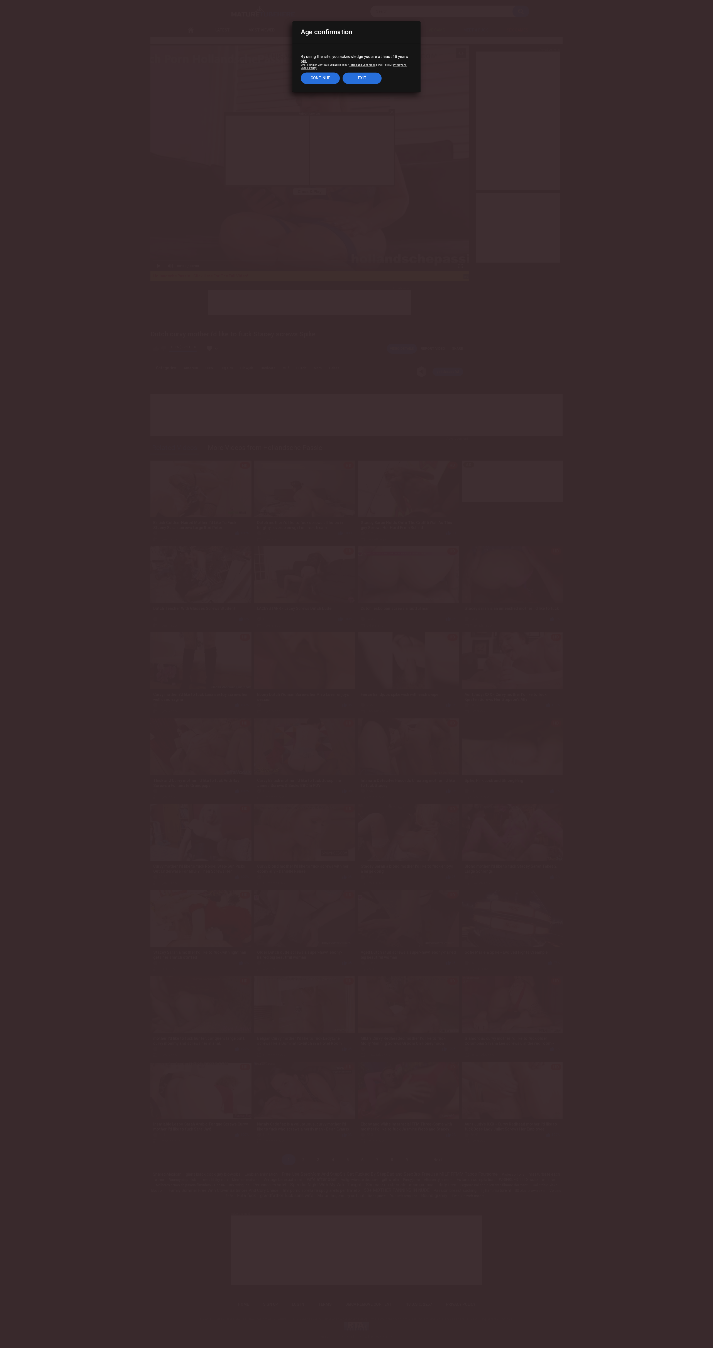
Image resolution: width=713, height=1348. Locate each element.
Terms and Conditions (362, 65)
